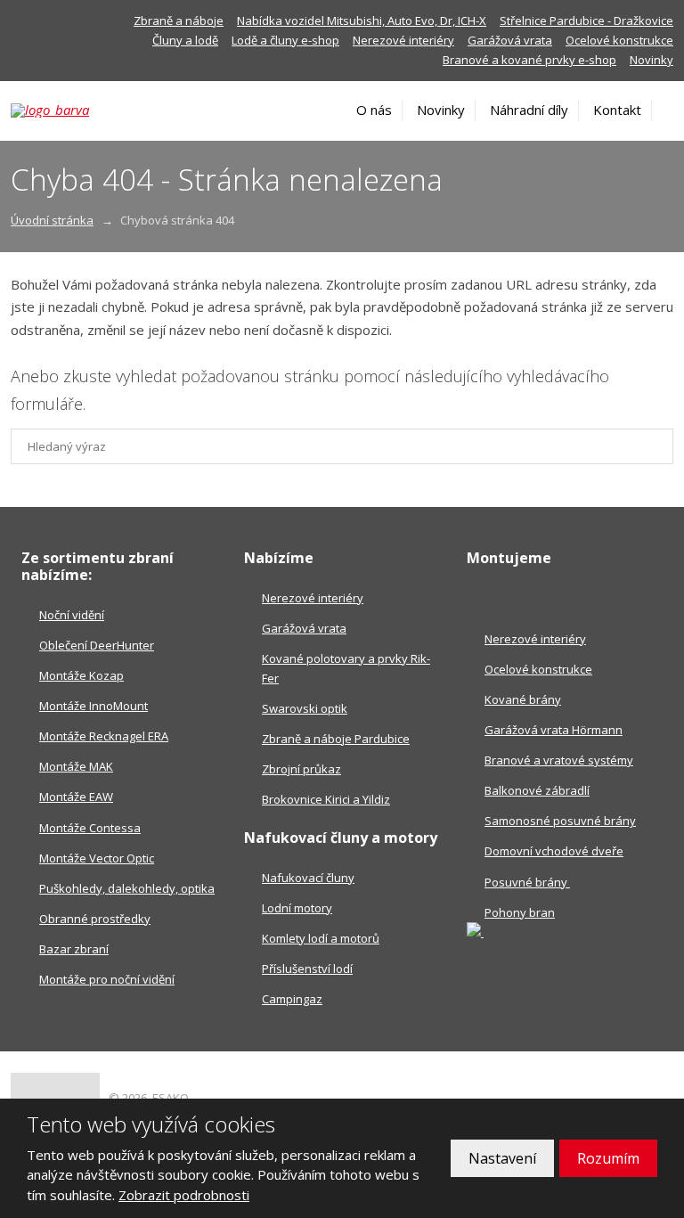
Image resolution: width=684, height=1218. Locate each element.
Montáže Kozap (81, 675)
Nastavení (502, 1158)
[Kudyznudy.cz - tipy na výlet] (475, 932)
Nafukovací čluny (308, 878)
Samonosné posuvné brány (560, 821)
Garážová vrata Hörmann (553, 730)
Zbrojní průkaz (301, 769)
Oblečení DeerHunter (96, 645)
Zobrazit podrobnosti (183, 1195)
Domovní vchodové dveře (553, 851)
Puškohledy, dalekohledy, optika (127, 888)
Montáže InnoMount (93, 706)
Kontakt (617, 110)
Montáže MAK (76, 766)
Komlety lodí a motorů (320, 938)
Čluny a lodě (185, 40)
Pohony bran (519, 912)
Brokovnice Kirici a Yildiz (326, 799)
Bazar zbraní (74, 949)
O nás (374, 110)
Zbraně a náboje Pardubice (336, 739)
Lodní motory (297, 908)
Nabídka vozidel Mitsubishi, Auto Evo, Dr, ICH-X (361, 20)
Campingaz (292, 999)
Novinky (651, 60)
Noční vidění (71, 615)
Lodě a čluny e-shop (285, 40)
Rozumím (608, 1158)
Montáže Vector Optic (96, 858)
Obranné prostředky (95, 919)
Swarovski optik (304, 708)
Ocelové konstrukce (619, 40)
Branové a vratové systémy (558, 760)
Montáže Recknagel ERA (103, 736)
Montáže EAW (76, 797)
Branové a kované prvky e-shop (529, 60)
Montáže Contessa (90, 828)
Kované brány (522, 699)
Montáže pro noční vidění (107, 979)
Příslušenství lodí (307, 969)
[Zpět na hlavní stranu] (75, 110)
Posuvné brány (527, 882)
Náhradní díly (529, 110)
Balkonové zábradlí (537, 790)
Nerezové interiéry (403, 40)
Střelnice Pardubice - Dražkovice (586, 20)
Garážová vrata (510, 40)
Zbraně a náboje (179, 20)
